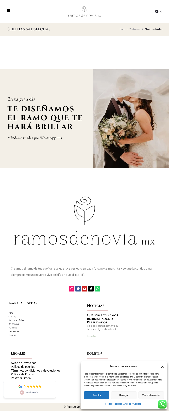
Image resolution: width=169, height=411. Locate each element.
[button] (162, 366)
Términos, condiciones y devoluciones (35, 370)
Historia (12, 335)
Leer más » (91, 336)
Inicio (10, 313)
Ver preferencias (151, 395)
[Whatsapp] (97, 288)
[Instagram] (71, 288)
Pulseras (12, 327)
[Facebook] (78, 288)
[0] (160, 11)
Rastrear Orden (21, 378)
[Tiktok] (91, 288)
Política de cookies (113, 404)
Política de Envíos (22, 374)
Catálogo (12, 316)
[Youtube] (84, 288)
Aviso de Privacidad (132, 404)
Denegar (124, 395)
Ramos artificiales (16, 320)
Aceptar (96, 395)
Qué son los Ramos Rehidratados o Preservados (102, 319)
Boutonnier (13, 324)
